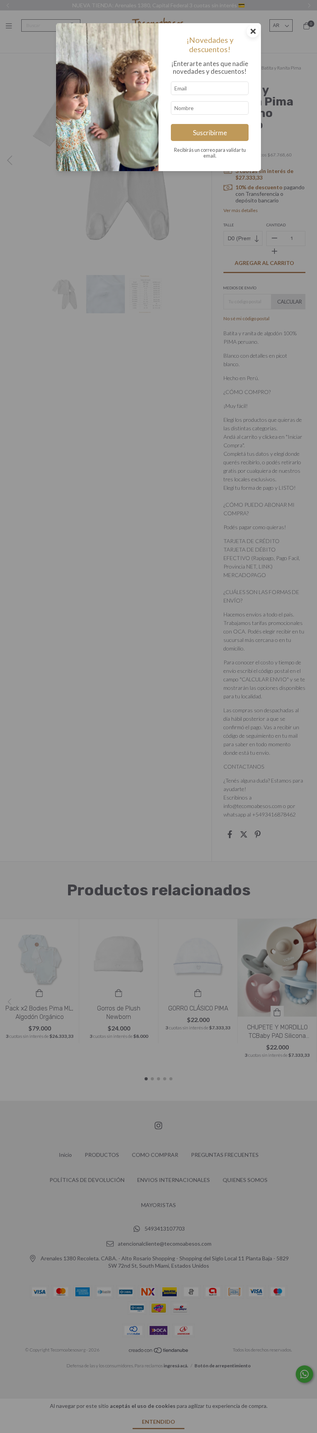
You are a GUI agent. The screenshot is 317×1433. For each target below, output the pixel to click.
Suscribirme (210, 133)
